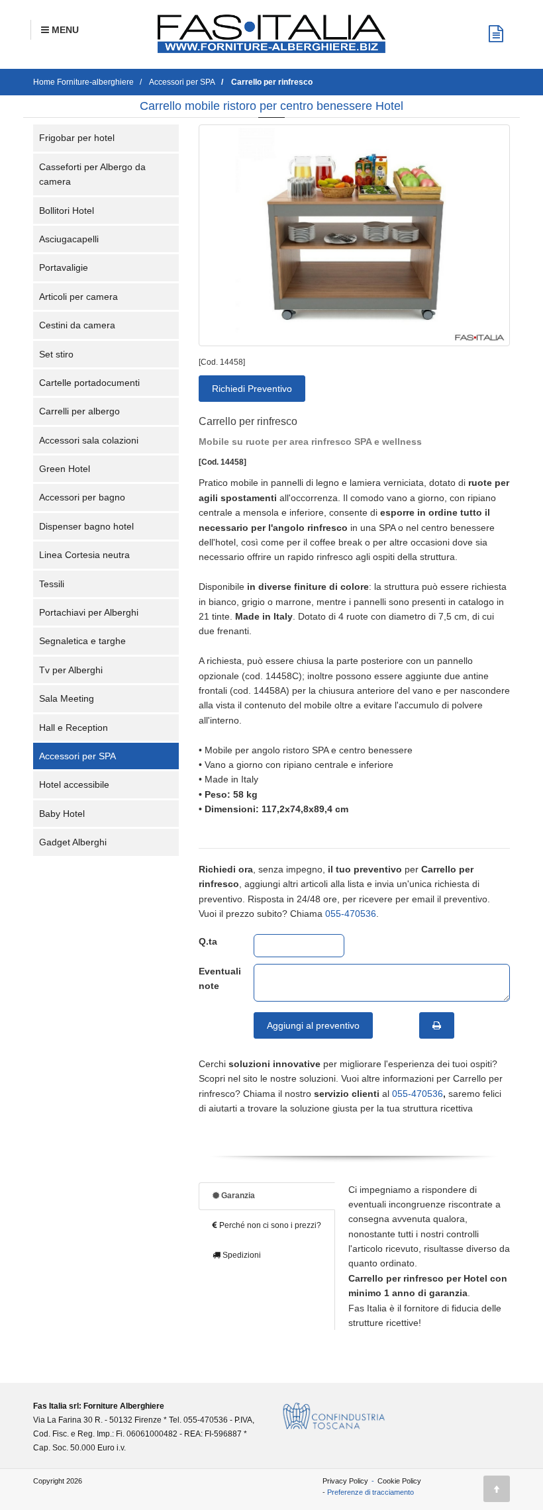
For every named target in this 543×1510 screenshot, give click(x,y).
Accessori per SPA (77, 756)
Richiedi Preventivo (252, 388)
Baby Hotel (62, 813)
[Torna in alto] (496, 1489)
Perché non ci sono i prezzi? (269, 1225)
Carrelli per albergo (79, 411)
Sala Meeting (66, 698)
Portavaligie (63, 267)
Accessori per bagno (82, 497)
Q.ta (208, 941)
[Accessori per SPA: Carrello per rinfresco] (354, 235)
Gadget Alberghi (73, 842)
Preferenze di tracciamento (370, 1492)
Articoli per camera (78, 296)
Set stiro (56, 354)
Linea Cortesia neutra (84, 554)
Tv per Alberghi (71, 670)
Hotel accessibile (74, 784)
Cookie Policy (399, 1481)
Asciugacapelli (69, 239)
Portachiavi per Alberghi (88, 612)
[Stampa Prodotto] (436, 1025)
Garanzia (237, 1195)
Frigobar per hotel (77, 137)
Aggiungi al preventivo (313, 1025)
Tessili (51, 584)
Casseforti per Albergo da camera (92, 174)
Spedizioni (241, 1255)
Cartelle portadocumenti (89, 382)
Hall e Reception (73, 727)
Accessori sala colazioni (88, 440)
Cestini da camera (77, 325)
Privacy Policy (345, 1481)
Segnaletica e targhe (82, 641)
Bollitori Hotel (66, 210)
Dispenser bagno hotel (86, 526)
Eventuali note (216, 978)
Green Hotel (64, 468)
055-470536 (350, 913)
